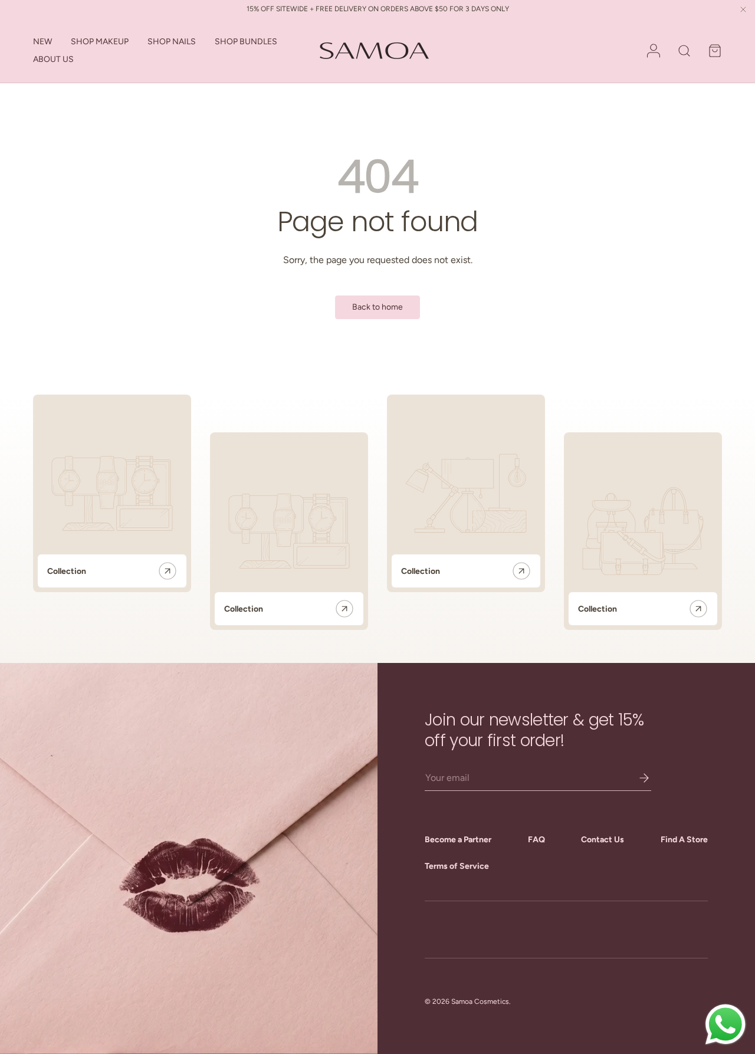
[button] (715, 51)
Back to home (377, 307)
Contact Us (602, 840)
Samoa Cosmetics (480, 1001)
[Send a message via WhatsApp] (725, 1024)
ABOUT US (53, 59)
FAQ (536, 840)
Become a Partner (458, 840)
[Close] (743, 10)
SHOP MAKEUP (100, 42)
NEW (42, 42)
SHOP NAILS (171, 42)
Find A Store (684, 840)
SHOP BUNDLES (246, 42)
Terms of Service (457, 866)
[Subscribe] (636, 778)
